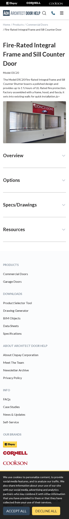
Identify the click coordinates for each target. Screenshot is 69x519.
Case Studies (11, 407)
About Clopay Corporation (20, 355)
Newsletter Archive (16, 370)
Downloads (12, 294)
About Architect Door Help (25, 345)
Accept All (16, 511)
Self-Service (11, 422)
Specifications (12, 333)
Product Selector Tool (17, 303)
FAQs (7, 399)
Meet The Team (13, 362)
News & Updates (14, 414)
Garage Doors (12, 281)
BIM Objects (12, 318)
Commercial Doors (37, 24)
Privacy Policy (12, 378)
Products (18, 24)
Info (6, 390)
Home (6, 24)
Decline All (46, 511)
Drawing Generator (16, 310)
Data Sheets (11, 326)
